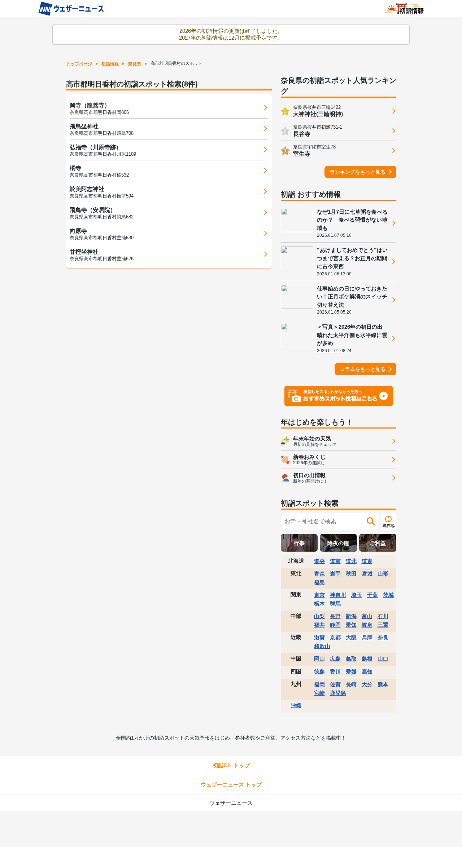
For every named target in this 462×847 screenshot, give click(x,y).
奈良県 (134, 63)
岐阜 (367, 625)
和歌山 (322, 646)
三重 (383, 625)
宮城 (367, 574)
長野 (335, 616)
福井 (319, 625)
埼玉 (356, 595)
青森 (319, 574)
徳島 (319, 672)
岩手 (335, 574)
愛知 (351, 625)
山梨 (319, 616)
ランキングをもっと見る (357, 172)
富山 (367, 616)
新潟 (351, 616)
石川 (383, 616)
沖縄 (296, 705)
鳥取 (351, 659)
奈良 (383, 637)
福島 (319, 582)
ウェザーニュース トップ (231, 784)
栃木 (319, 603)
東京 (319, 595)
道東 (367, 561)
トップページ (79, 63)
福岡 (319, 684)
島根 (367, 659)
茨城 (388, 595)
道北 (351, 561)
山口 (383, 659)
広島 (335, 659)
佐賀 (335, 684)
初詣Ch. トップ (231, 765)
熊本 (383, 684)
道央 (319, 561)
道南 (335, 561)
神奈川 (338, 595)
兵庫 (367, 637)
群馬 (335, 603)
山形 (383, 574)
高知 (367, 672)
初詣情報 (110, 63)
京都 (335, 637)
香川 (335, 672)
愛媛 (351, 672)
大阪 (351, 637)
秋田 (351, 574)
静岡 (335, 625)
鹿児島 (338, 693)
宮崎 (319, 693)
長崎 (351, 684)
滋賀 (319, 637)
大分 (367, 684)
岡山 (319, 659)
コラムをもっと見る (362, 369)
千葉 (372, 595)
